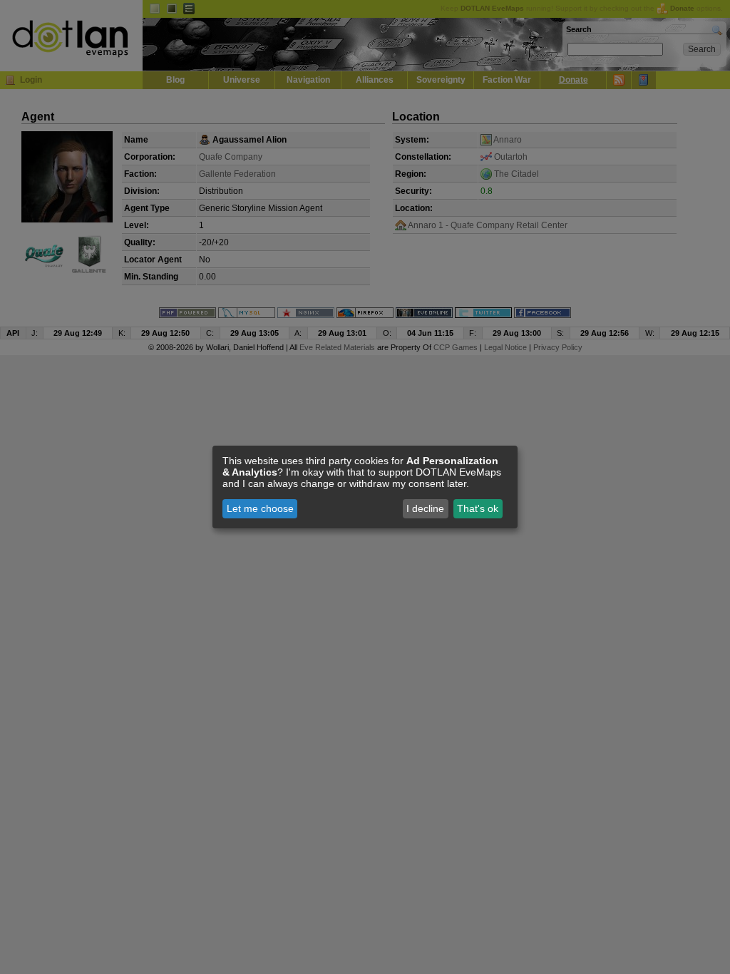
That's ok (477, 508)
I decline (425, 508)
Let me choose (260, 508)
